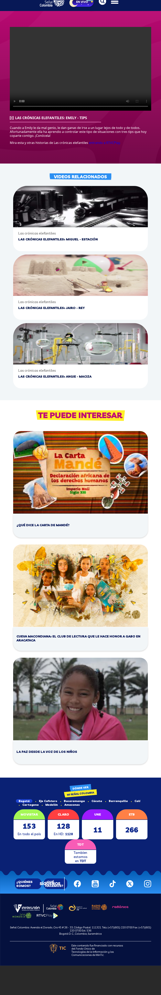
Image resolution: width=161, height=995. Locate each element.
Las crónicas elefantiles (37, 233)
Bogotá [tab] (24, 801)
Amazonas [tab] (72, 804)
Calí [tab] (137, 801)
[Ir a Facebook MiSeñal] (77, 883)
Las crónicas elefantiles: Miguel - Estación (58, 239)
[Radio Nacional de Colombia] (99, 907)
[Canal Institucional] (78, 907)
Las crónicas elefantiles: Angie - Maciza (54, 376)
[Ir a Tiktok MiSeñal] (113, 883)
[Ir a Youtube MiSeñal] (95, 883)
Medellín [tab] (51, 804)
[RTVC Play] (47, 915)
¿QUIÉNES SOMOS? (24, 884)
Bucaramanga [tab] (74, 801)
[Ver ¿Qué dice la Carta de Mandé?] (80, 472)
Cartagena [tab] (30, 804)
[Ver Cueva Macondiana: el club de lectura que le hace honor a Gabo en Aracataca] (80, 585)
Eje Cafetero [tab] (48, 801)
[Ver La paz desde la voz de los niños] (80, 699)
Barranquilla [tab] (118, 801)
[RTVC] (27, 908)
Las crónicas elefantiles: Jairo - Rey (51, 308)
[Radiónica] (120, 906)
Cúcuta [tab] (96, 801)
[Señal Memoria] (22, 915)
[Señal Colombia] (54, 907)
